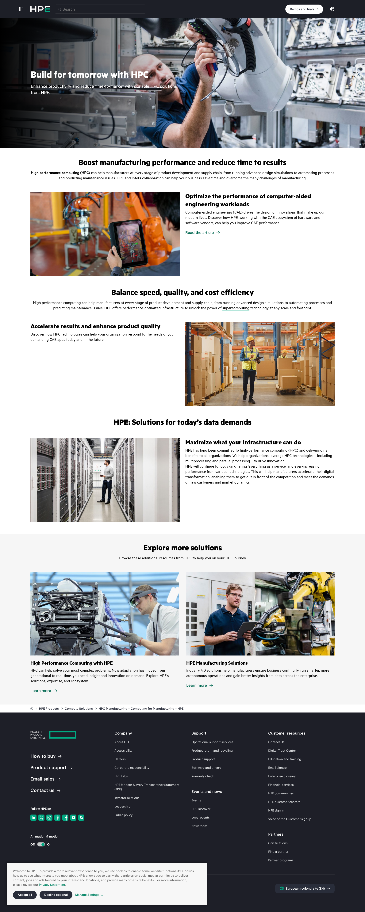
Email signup (277, 768)
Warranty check (202, 776)
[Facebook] (65, 818)
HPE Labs (121, 776)
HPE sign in (276, 810)
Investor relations (127, 798)
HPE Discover (200, 809)
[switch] (39, 844)
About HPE (122, 742)
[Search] (59, 9)
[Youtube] (73, 818)
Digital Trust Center (282, 750)
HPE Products (49, 708)
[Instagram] (49, 818)
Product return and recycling (212, 750)
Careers (120, 759)
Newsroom (199, 826)
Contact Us (276, 742)
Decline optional (56, 894)
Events (196, 800)
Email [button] (42, 778)
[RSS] (81, 818)
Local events (200, 817)
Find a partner (278, 851)
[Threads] (57, 818)
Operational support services (212, 742)
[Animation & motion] (41, 844)
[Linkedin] (33, 818)
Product (48, 767)
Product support (203, 759)
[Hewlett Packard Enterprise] (40, 9)
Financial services (281, 785)
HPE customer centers (284, 802)
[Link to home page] (32, 708)
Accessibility (123, 750)
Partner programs (281, 860)
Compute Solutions (79, 708)
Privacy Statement (52, 885)
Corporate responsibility (131, 768)
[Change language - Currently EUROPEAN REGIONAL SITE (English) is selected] (332, 8)
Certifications (278, 843)
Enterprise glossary (282, 776)
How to (43, 756)
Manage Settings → (89, 894)
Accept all (25, 894)
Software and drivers (206, 768)
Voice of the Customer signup (289, 819)
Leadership (122, 806)
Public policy (123, 815)
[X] (41, 818)
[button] (21, 9)
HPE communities (281, 793)
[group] (182, 83)
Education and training (284, 759)
